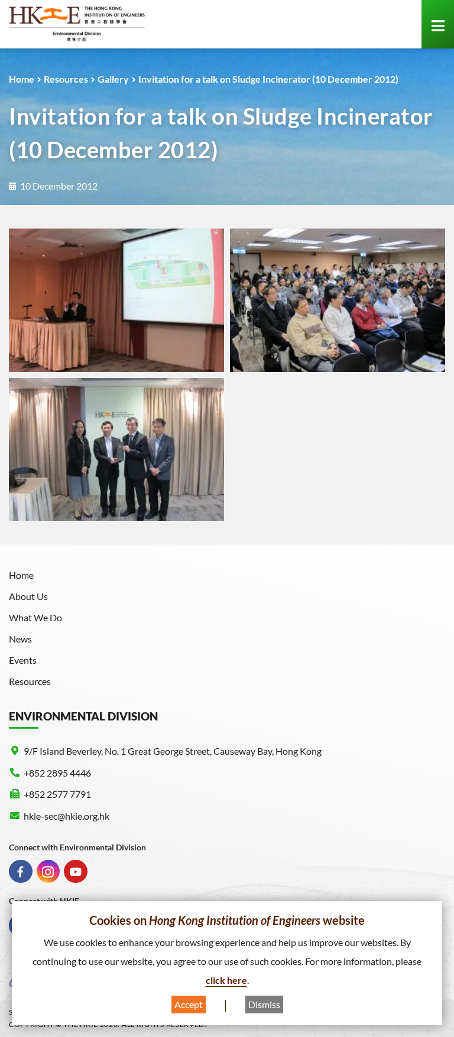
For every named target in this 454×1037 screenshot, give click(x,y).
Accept (188, 1004)
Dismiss (264, 1004)
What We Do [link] (35, 617)
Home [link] (21, 78)
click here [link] (226, 980)
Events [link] (23, 660)
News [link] (20, 638)
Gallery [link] (113, 78)
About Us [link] (28, 596)
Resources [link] (66, 78)
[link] (77, 24)
